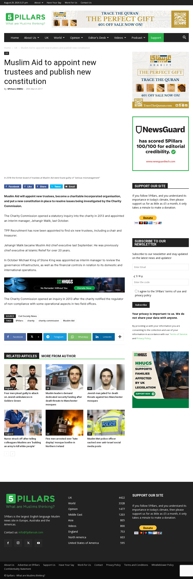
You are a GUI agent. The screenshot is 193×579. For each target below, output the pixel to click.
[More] (120, 337)
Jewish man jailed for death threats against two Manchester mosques (105, 397)
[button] (184, 38)
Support (156, 37)
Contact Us (86, 2)
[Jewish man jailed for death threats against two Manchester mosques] (106, 377)
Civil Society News (27, 316)
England (9, 388)
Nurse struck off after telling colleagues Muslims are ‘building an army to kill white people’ (22, 442)
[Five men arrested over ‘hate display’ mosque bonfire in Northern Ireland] (64, 423)
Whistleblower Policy (163, 565)
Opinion (75, 37)
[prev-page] (6, 453)
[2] (120, 19)
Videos (118, 37)
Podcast (137, 37)
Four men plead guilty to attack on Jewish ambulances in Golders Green (21, 397)
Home (15, 37)
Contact (98, 565)
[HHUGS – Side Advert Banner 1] (160, 407)
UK (47, 37)
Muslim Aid (68, 320)
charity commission (49, 320)
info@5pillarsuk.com (31, 532)
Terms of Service (178, 334)
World (58, 37)
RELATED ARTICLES (21, 356)
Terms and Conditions (136, 565)
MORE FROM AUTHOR (58, 356)
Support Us (49, 565)
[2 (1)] (160, 107)
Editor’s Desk (97, 37)
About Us (30, 37)
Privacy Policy (144, 338)
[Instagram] (173, 2)
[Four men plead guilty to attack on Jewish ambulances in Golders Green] (23, 377)
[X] (180, 2)
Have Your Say (54, 2)
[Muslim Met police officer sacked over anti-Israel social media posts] (106, 423)
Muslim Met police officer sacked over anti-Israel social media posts (104, 442)
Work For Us (71, 2)
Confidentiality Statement (17, 569)
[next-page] (12, 453)
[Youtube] (186, 2)
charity (30, 320)
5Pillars (19, 320)
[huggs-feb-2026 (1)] (64, 285)
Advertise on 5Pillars (29, 565)
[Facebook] (167, 2)
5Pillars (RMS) (15, 88)
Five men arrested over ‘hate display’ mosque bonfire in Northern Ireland (62, 442)
